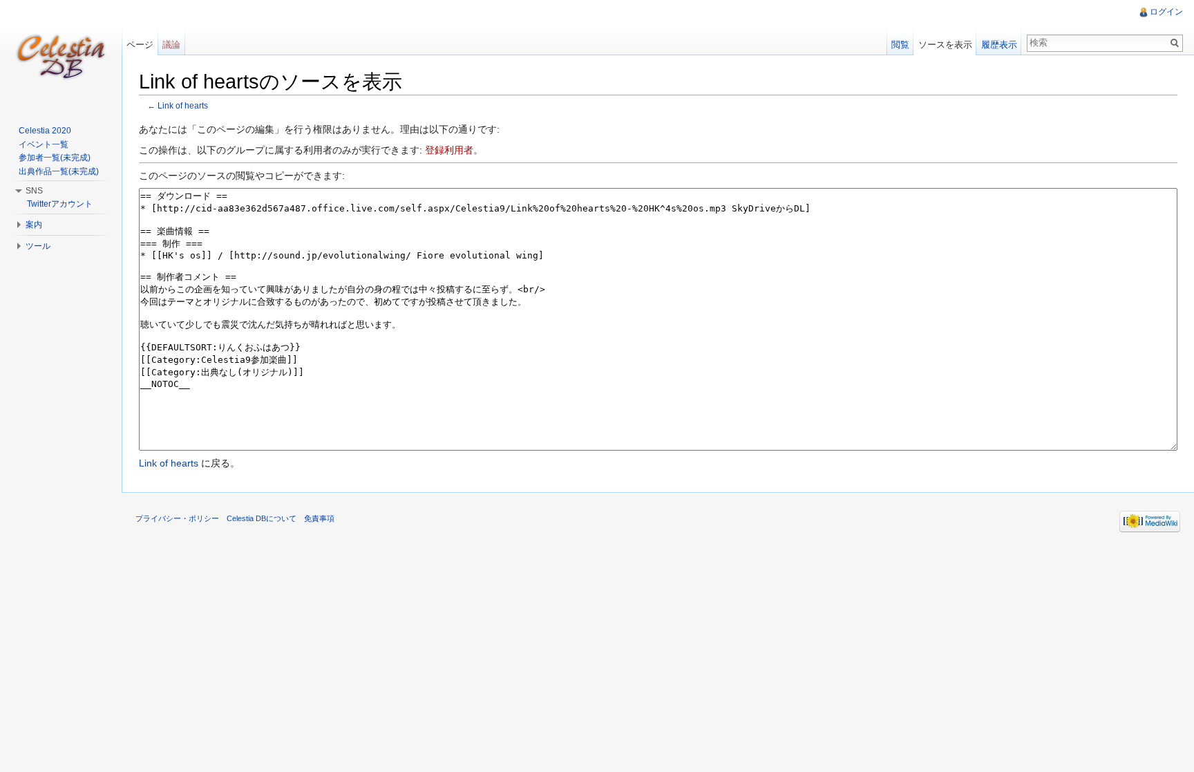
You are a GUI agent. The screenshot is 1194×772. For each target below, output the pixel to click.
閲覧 (900, 44)
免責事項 (319, 518)
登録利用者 (449, 150)
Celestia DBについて (261, 518)
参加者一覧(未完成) (55, 157)
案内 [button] (34, 224)
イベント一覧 (43, 144)
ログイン (1166, 12)
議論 (171, 44)
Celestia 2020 (45, 130)
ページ (139, 44)
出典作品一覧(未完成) (59, 171)
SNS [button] (34, 191)
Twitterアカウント (60, 204)
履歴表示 (999, 44)
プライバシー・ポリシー (177, 518)
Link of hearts (183, 105)
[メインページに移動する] (61, 55)
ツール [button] (38, 246)
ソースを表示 (945, 44)
